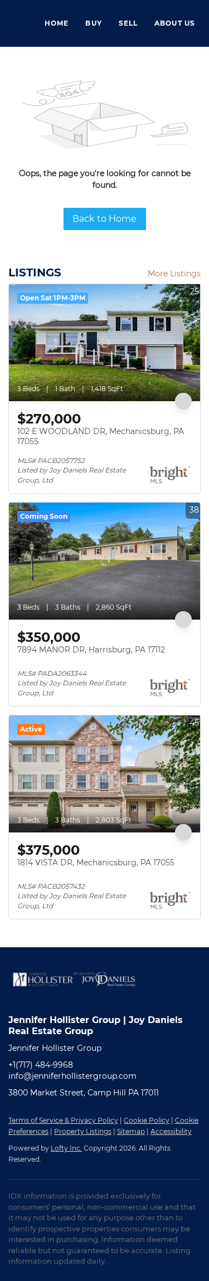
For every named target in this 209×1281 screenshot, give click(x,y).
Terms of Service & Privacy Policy (63, 1120)
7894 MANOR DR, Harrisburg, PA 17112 (91, 650)
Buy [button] (93, 23)
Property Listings (82, 1131)
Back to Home (104, 218)
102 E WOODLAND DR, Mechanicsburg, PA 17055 (100, 436)
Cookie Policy (146, 1120)
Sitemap (131, 1131)
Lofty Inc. (66, 1148)
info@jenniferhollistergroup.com (72, 1076)
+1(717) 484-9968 (40, 1065)
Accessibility (171, 1131)
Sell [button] (128, 23)
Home (57, 23)
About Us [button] (174, 23)
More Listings (174, 274)
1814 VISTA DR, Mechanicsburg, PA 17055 (95, 863)
